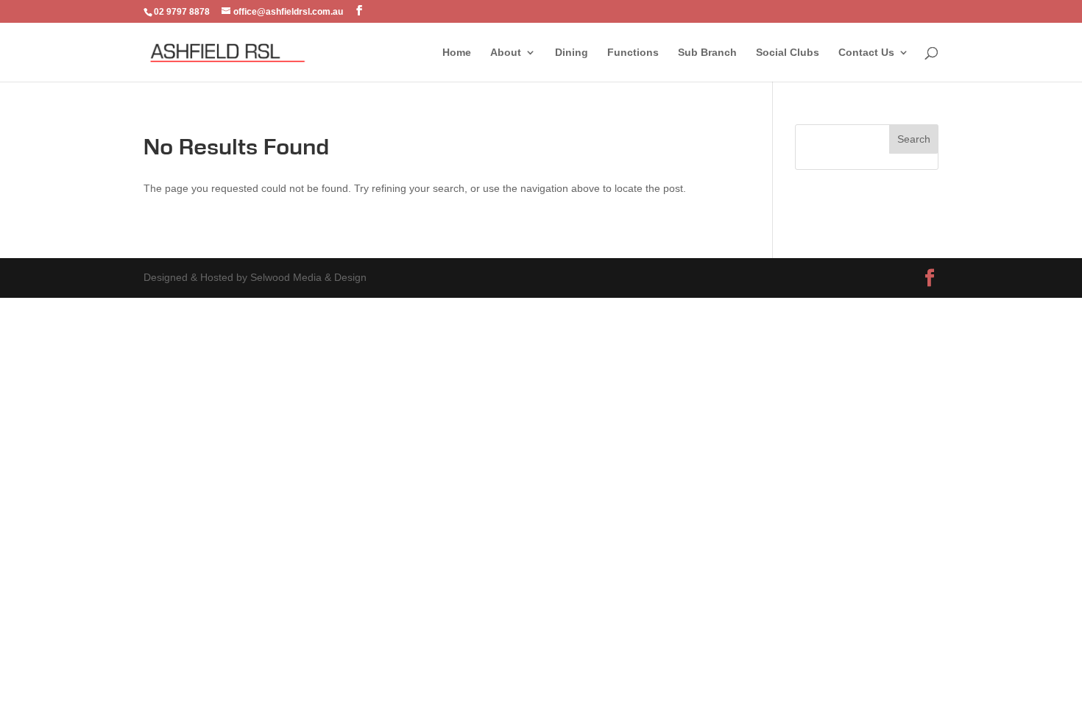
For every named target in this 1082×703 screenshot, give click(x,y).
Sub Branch (707, 52)
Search (913, 139)
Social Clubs (787, 52)
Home (456, 52)
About (505, 52)
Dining (571, 52)
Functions (633, 52)
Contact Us (866, 52)
